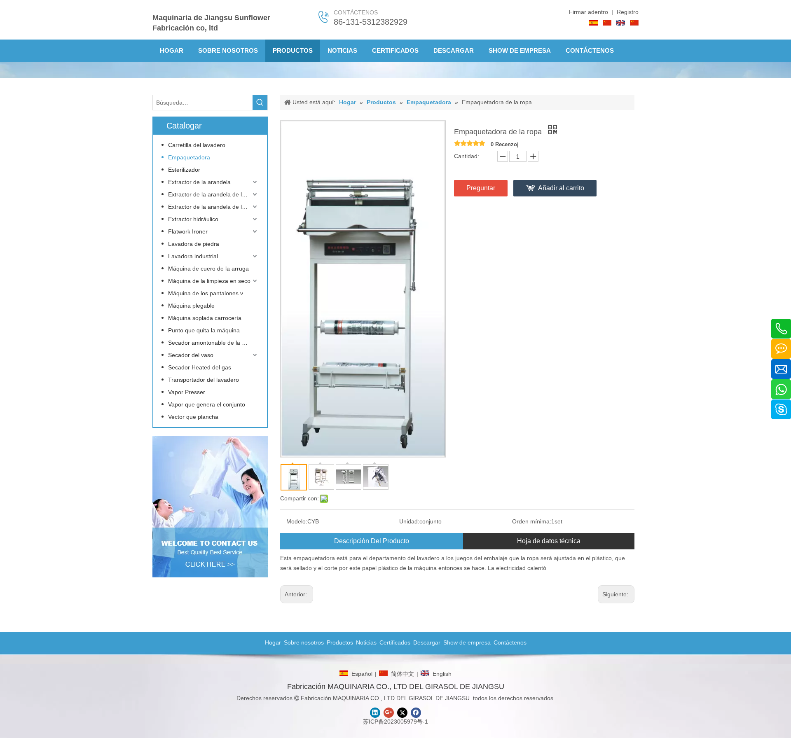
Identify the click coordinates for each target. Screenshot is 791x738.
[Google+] (389, 713)
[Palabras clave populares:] (260, 102)
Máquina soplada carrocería (204, 318)
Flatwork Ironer (188, 231)
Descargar (426, 642)
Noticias (366, 642)
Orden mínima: (531, 521)
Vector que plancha (193, 416)
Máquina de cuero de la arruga (208, 268)
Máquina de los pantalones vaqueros (213, 293)
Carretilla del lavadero (196, 145)
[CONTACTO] (210, 506)
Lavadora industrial (193, 256)
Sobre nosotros (304, 642)
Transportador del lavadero (203, 379)
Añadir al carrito (561, 188)
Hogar (273, 642)
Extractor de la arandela (199, 182)
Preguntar (480, 188)
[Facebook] (416, 713)
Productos (340, 642)
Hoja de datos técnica (548, 540)
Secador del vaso (190, 355)
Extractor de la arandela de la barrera (213, 194)
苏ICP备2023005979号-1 (395, 721)
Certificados (394, 642)
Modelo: (296, 521)
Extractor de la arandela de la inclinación (213, 206)
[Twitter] (402, 713)
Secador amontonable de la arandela (213, 342)
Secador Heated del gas (199, 367)
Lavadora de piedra (193, 244)
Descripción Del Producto (371, 540)
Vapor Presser (186, 392)
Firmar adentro (588, 12)
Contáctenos (510, 642)
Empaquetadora (189, 157)
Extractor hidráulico (193, 219)
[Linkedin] (375, 713)
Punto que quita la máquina (204, 330)
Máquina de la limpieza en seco (209, 281)
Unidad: (409, 521)
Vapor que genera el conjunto (206, 404)
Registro (628, 12)
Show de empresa (467, 642)
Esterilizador (184, 169)
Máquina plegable (191, 305)
